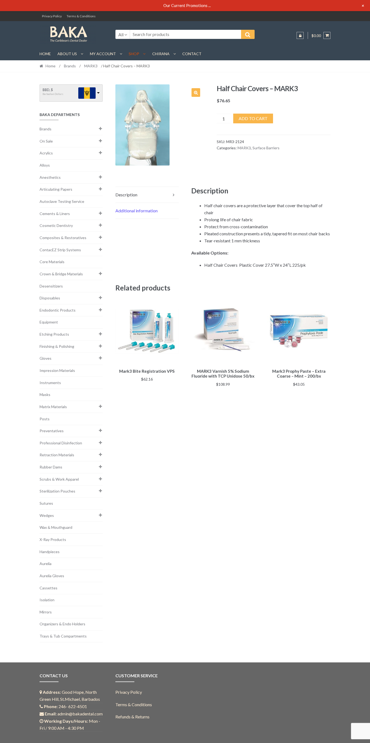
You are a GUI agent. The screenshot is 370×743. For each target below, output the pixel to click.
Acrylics (46, 153)
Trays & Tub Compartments (63, 636)
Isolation (47, 599)
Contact (192, 53)
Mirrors (46, 612)
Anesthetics (50, 177)
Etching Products (54, 334)
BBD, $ (48, 90)
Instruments (50, 382)
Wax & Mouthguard (56, 527)
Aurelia (45, 563)
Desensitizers (51, 286)
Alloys (45, 165)
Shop (134, 53)
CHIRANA (161, 53)
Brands (70, 66)
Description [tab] (126, 194)
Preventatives (52, 430)
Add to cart (253, 118)
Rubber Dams (51, 467)
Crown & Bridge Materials (61, 274)
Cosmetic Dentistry (56, 225)
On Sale (46, 141)
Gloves (45, 358)
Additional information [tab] (136, 210)
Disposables (50, 298)
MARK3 (91, 66)
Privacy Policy (52, 16)
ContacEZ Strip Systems (60, 249)
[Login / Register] (300, 35)
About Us (67, 53)
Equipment (49, 322)
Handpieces (50, 551)
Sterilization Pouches (57, 491)
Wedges (47, 515)
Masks (45, 394)
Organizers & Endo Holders (62, 624)
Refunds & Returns (132, 716)
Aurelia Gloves (52, 575)
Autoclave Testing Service (62, 201)
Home (45, 53)
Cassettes (48, 588)
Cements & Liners (55, 213)
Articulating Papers (56, 189)
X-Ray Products (53, 539)
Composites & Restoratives (63, 237)
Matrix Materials (53, 406)
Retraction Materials (57, 455)
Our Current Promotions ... (187, 5)
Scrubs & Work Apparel (59, 479)
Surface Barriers (266, 148)
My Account (103, 53)
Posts (45, 419)
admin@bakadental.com (80, 713)
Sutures (46, 503)
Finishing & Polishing (57, 346)
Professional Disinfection (61, 443)
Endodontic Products (58, 310)
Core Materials (52, 261)
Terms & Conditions (81, 16)
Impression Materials (57, 370)
